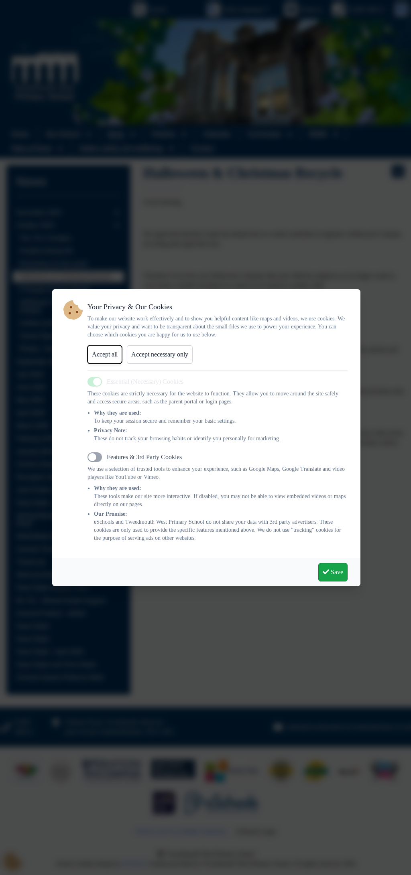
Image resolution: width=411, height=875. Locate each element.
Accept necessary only (159, 354)
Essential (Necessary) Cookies (145, 381)
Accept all (105, 354)
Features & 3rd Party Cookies (144, 457)
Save (336, 572)
